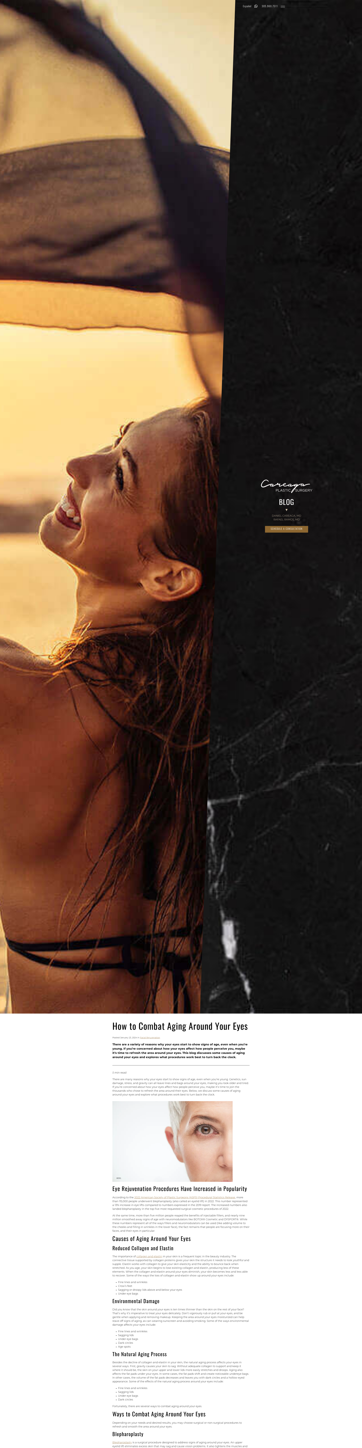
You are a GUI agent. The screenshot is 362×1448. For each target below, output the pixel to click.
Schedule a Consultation (286, 529)
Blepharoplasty (122, 1442)
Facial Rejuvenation (150, 1038)
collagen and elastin (149, 1256)
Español (247, 6)
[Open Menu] (283, 7)
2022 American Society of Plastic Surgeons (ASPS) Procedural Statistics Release (184, 1197)
